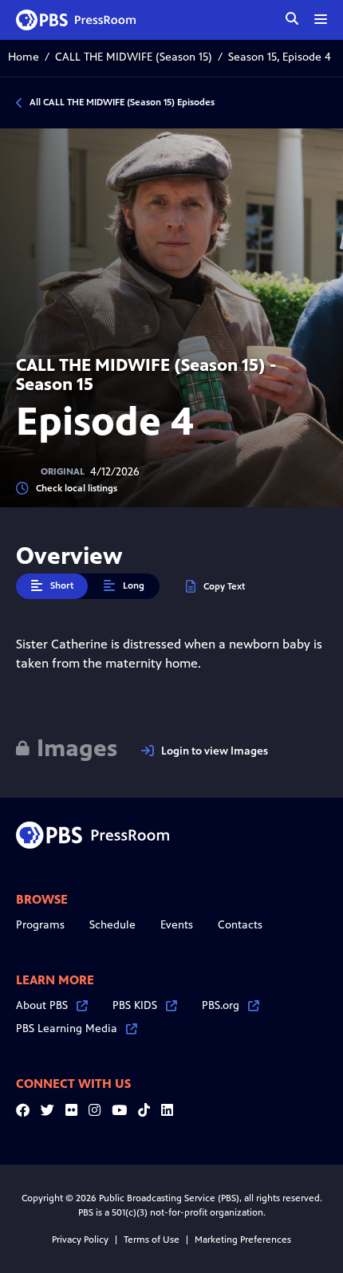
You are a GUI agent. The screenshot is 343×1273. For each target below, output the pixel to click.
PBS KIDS (134, 1005)
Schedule (112, 925)
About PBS (42, 1005)
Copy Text (224, 586)
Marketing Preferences (243, 1239)
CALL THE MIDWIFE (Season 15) (133, 57)
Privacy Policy (80, 1239)
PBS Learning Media (66, 1028)
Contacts (240, 925)
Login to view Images (214, 751)
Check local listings (76, 488)
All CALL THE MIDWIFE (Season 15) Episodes (122, 102)
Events (176, 925)
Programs (40, 925)
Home (23, 57)
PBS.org (220, 1005)
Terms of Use (151, 1239)
